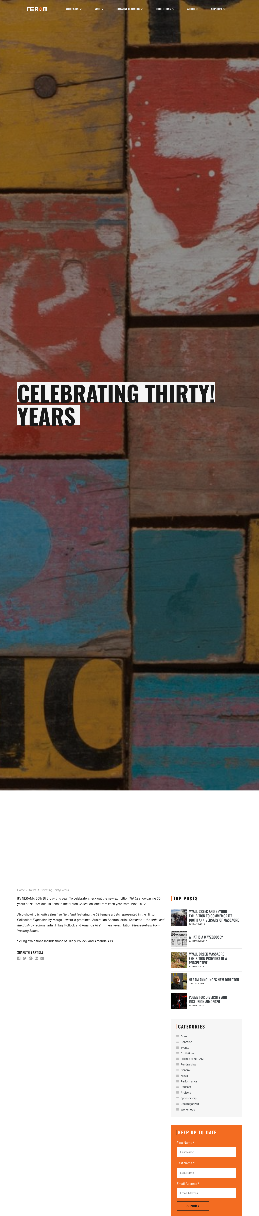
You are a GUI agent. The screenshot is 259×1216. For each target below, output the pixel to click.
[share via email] (42, 959)
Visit (97, 9)
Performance (189, 1081)
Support (216, 9)
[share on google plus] (31, 959)
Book (184, 1036)
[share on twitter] (25, 959)
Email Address (188, 1184)
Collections (163, 9)
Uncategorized (190, 1103)
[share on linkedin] (37, 959)
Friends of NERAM (192, 1058)
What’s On (72, 9)
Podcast (186, 1086)
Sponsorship (188, 1098)
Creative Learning (128, 9)
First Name (185, 1143)
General (185, 1070)
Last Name (185, 1163)
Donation (186, 1042)
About (191, 9)
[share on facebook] (19, 959)
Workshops (188, 1109)
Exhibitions (187, 1053)
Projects (186, 1092)
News (184, 1075)
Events (185, 1047)
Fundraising (188, 1064)
